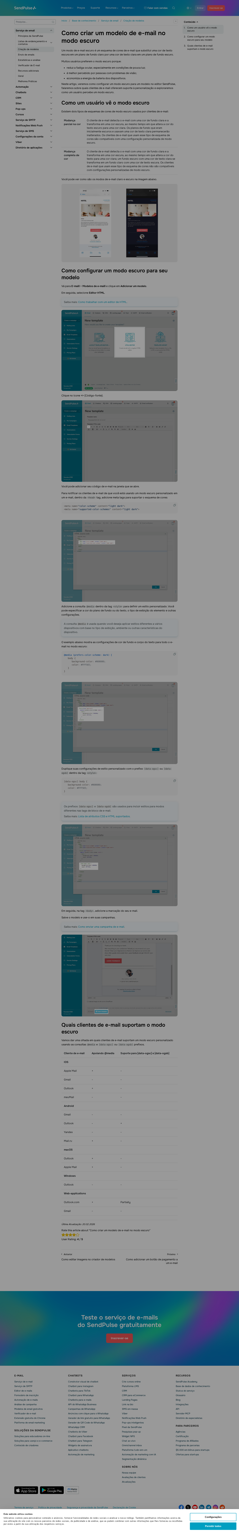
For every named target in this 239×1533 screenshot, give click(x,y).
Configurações (213, 1517)
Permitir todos (213, 1526)
